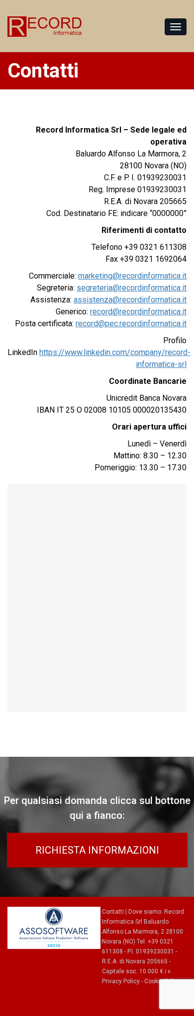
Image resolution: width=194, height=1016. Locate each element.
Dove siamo (144, 911)
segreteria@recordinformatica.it (132, 287)
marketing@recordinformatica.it (132, 276)
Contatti (113, 911)
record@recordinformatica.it (138, 311)
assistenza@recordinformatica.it (130, 299)
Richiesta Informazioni (97, 850)
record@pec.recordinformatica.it (131, 323)
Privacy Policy (121, 981)
